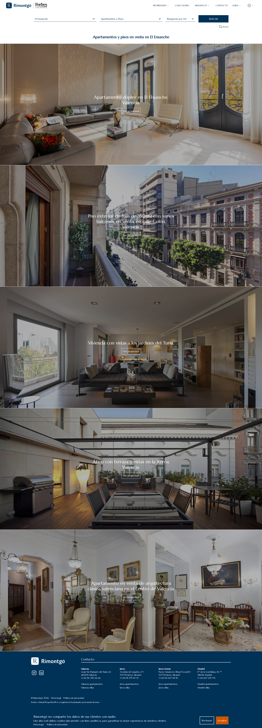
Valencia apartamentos (92, 684)
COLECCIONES (182, 5)
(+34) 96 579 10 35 (129, 678)
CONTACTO (222, 5)
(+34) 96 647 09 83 (168, 678)
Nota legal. (39, 724)
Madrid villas (204, 687)
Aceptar (222, 720)
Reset (225, 26)
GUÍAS (235, 5)
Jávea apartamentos (129, 684)
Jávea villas (125, 687)
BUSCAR (213, 18)
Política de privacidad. (57, 724)
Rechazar (207, 720)
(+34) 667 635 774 (206, 678)
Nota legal (56, 698)
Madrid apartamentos (208, 684)
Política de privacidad (74, 698)
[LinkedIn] (41, 673)
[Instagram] (34, 673)
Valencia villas (87, 687)
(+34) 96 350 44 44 (90, 678)
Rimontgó (201, 5)
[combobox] (35, 19)
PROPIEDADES (159, 5)
